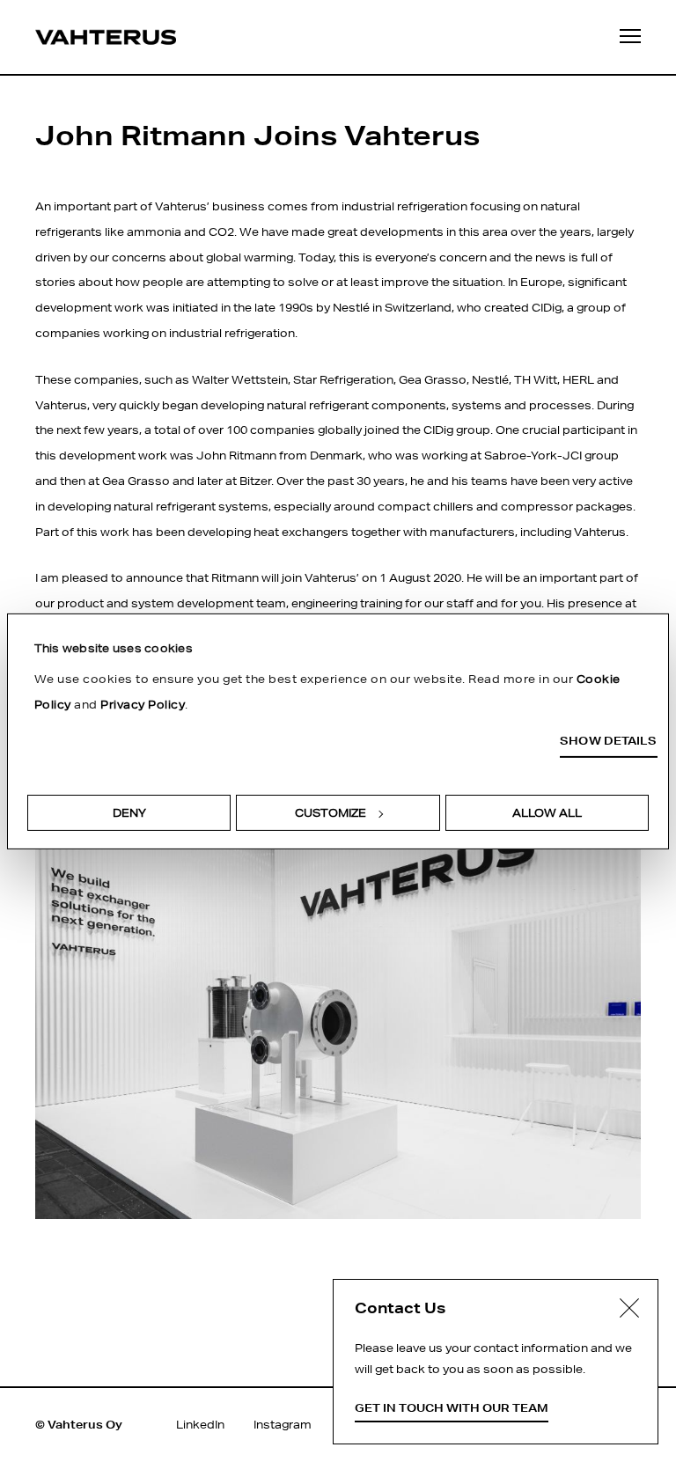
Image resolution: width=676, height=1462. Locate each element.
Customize (330, 812)
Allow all (547, 812)
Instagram (283, 1424)
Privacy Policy (142, 704)
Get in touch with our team (451, 1407)
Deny (129, 812)
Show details (608, 740)
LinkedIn (200, 1424)
